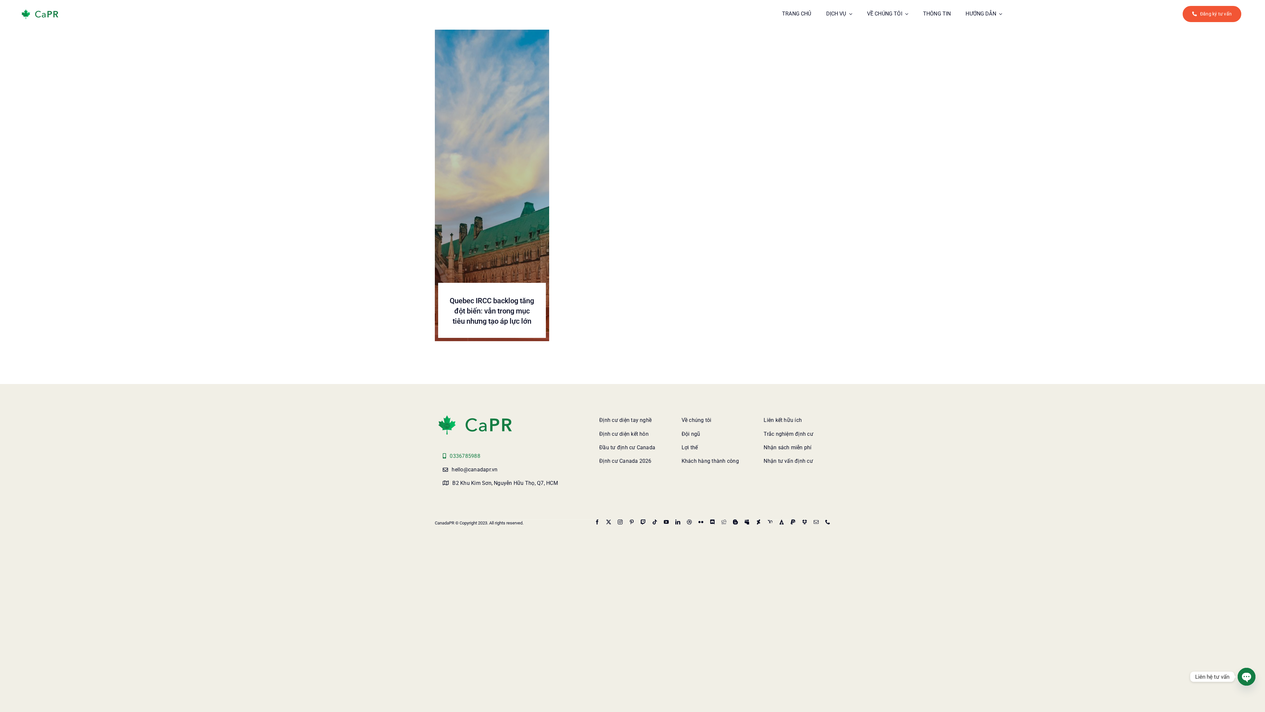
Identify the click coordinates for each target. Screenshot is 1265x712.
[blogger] (735, 521)
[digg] (723, 521)
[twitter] (608, 521)
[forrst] (781, 521)
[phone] (827, 521)
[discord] (712, 521)
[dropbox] (804, 521)
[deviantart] (758, 521)
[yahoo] (770, 521)
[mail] (816, 521)
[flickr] (700, 521)
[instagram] (620, 521)
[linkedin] (677, 521)
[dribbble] (689, 521)
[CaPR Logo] (475, 416)
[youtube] (666, 521)
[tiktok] (654, 521)
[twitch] (643, 521)
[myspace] (747, 521)
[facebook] (597, 521)
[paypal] (793, 521)
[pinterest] (631, 521)
